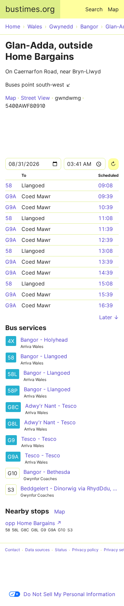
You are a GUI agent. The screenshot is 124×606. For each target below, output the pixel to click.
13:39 (105, 261)
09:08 (105, 185)
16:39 (105, 305)
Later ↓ (109, 317)
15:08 (105, 283)
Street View (35, 98)
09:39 (105, 196)
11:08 (105, 218)
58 (8, 185)
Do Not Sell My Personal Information (69, 594)
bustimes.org (30, 9)
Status (61, 550)
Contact (12, 550)
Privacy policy (85, 550)
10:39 (105, 207)
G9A (10, 196)
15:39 (105, 294)
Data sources (37, 550)
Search (94, 9)
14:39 (105, 272)
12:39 (105, 240)
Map (113, 9)
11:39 (105, 229)
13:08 (105, 250)
